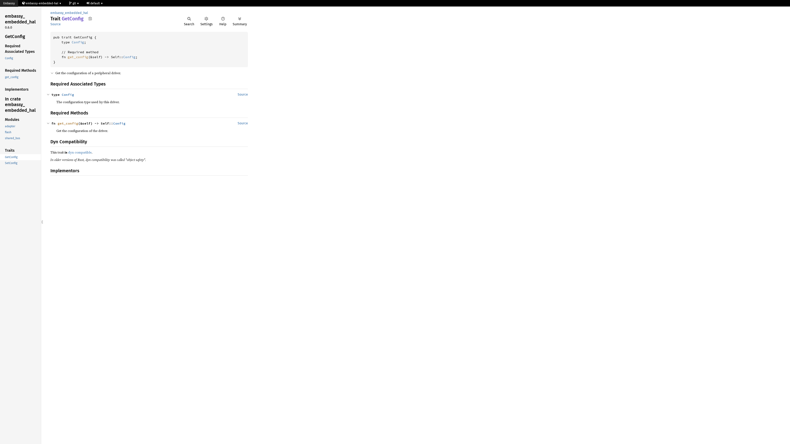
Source (55, 24)
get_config (78, 57)
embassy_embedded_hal (69, 13)
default (95, 3)
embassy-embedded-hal (42, 3)
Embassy (9, 3)
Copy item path (90, 18)
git (75, 3)
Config (78, 42)
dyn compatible (80, 152)
